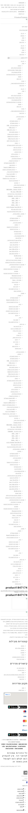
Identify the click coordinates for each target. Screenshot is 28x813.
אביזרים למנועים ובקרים (12, 302)
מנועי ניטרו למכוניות (13, 309)
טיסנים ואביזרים (20, 117)
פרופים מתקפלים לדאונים (9, 170)
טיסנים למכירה (22, 746)
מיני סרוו (16, 284)
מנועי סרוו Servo (16, 280)
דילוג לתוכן (24, 780)
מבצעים (22, 36)
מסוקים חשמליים (14, 218)
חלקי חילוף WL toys (16, 209)
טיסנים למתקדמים (13, 132)
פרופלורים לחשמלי (13, 161)
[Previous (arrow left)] (26, 778)
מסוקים (19, 216)
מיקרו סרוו (15, 287)
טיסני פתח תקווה (23, 744)
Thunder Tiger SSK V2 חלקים (13, 207)
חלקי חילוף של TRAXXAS (14, 196)
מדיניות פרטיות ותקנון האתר (17, 83)
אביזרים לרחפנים (14, 229)
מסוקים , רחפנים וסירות (18, 214)
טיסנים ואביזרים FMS (12, 125)
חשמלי (19, 295)
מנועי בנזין (15, 320)
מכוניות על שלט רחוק (16, 68)
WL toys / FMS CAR (16, 192)
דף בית (22, 33)
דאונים (16, 143)
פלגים (16, 315)
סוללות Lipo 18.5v (13, 251)
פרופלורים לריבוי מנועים (12, 227)
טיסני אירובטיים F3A (13, 139)
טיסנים (19, 66)
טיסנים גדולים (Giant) (12, 136)
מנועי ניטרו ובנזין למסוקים (12, 311)
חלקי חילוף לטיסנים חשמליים (14, 145)
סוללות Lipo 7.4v (14, 245)
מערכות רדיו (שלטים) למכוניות (11, 273)
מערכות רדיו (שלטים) (16, 267)
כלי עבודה (18, 335)
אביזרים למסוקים (14, 220)
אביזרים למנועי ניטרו (13, 313)
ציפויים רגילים (14, 154)
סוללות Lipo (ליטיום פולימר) (14, 240)
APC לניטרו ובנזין (11, 174)
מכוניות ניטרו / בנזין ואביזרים (14, 194)
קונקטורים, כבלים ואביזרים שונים (13, 262)
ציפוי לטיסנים (18, 152)
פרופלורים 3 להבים (13, 181)
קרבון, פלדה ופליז (17, 331)
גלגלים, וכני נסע (17, 147)
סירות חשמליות (17, 231)
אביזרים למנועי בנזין (13, 322)
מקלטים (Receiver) (16, 276)
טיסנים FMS (12, 128)
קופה (23, 38)
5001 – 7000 (15, 203)
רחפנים (16, 225)
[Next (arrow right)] (25, 778)
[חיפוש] (8, 58)
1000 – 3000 (15, 198)
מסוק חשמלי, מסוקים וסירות (14, 70)
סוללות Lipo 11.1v (13, 247)
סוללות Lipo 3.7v (14, 242)
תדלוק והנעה (15, 346)
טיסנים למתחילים (14, 121)
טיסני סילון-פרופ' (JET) (12, 141)
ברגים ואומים (18, 348)
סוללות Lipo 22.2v (13, 253)
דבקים (19, 333)
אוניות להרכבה (17, 234)
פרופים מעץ (12, 165)
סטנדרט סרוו (15, 282)
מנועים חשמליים (14, 298)
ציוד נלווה (19, 79)
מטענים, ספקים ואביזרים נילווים (13, 260)
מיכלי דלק (15, 342)
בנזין (20, 317)
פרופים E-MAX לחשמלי (9, 167)
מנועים (19, 77)
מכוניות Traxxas (17, 187)
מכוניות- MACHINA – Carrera (13, 189)
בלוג (3, 746)
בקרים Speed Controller (12, 300)
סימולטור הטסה (17, 291)
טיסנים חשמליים (14, 123)
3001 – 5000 (15, 200)
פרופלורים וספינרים (16, 158)
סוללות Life (18, 238)
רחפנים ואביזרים (17, 223)
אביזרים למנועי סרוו (13, 289)
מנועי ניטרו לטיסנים (13, 306)
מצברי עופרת (18, 258)
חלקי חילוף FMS (11, 130)
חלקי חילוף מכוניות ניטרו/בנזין (14, 211)
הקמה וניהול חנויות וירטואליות (7, 766)
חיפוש (25, 58)
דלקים (16, 340)
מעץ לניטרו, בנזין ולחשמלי (9, 178)
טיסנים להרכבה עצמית (12, 134)
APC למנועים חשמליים (9, 163)
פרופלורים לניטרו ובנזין (12, 172)
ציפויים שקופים (14, 156)
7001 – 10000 (14, 205)
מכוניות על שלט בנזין (11, 744)
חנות (23, 63)
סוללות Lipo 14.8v (13, 249)
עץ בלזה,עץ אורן (17, 326)
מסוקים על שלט (19, 748)
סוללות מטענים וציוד (16, 72)
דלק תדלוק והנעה (17, 337)
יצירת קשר (21, 42)
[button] (26, 782)
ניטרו (20, 304)
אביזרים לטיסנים (17, 150)
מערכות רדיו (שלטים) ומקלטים (13, 74)
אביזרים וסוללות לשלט (15, 278)
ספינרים (16, 183)
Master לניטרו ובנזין (10, 176)
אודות (22, 40)
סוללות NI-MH (17, 256)
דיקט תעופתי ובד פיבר (16, 329)
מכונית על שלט (9, 748)
